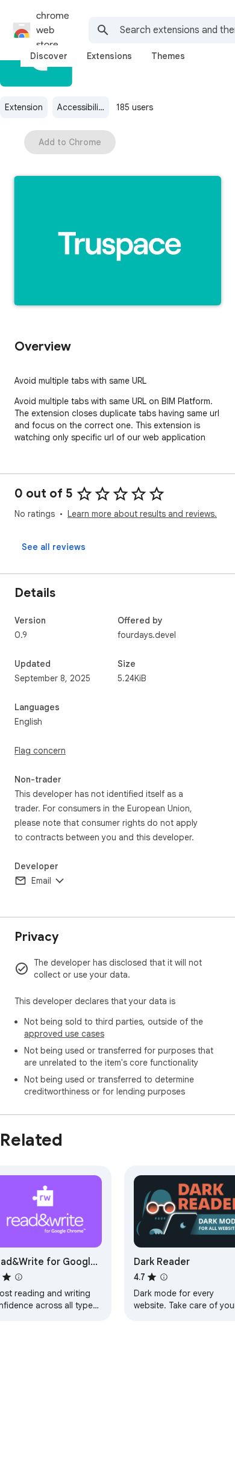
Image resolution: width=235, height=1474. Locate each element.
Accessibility (81, 107)
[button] (117, 242)
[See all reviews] (53, 546)
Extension (24, 107)
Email (41, 880)
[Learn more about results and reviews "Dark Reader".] (163, 1277)
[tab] (48, 56)
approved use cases (64, 1033)
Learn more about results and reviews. (142, 513)
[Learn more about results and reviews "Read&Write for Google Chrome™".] (18, 1277)
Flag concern (40, 750)
